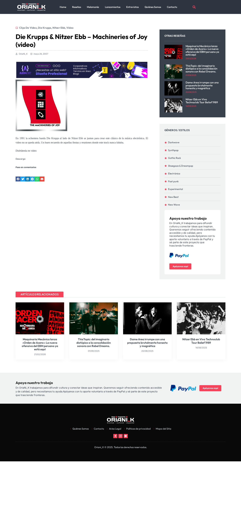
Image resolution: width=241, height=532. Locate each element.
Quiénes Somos (153, 7)
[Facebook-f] (115, 436)
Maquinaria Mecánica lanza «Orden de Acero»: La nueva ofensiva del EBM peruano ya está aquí (202, 50)
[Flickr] (126, 436)
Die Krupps (44, 27)
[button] (194, 7)
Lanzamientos (112, 7)
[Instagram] (120, 436)
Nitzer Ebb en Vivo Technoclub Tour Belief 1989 (202, 101)
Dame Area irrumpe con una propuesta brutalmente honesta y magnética (202, 85)
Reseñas (76, 7)
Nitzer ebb (58, 27)
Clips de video (28, 27)
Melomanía (93, 7)
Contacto (172, 7)
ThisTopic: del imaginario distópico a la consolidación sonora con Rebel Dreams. (201, 68)
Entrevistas (132, 7)
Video (69, 27)
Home (63, 7)
